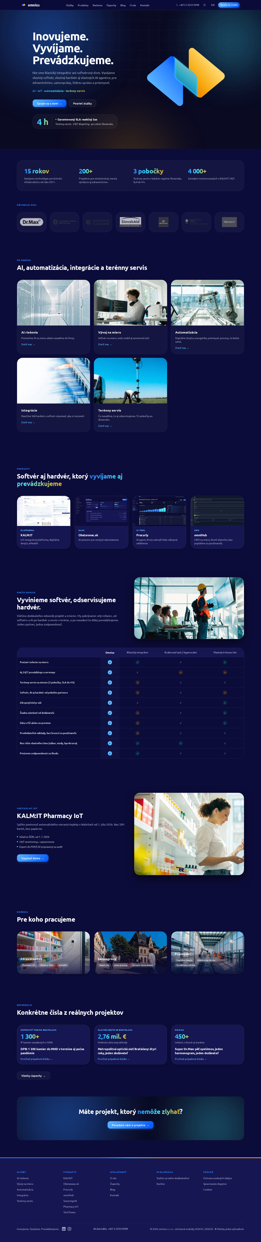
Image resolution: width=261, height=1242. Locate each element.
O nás (133, 5)
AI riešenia (23, 1178)
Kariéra (161, 1183)
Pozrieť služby (82, 103)
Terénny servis (25, 1200)
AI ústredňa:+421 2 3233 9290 (110, 1228)
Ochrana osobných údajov (217, 1178)
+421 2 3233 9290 (189, 5)
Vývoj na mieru (25, 1183)
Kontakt (144, 5)
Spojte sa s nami (229, 4)
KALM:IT (68, 1178)
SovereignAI (70, 1200)
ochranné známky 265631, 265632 (194, 1228)
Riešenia (97, 5)
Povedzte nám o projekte (130, 1125)
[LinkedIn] (64, 1229)
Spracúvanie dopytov (215, 1183)
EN (212, 5)
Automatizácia (25, 1189)
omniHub (68, 1195)
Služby (70, 5)
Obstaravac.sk (71, 1183)
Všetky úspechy (33, 1075)
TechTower (69, 1212)
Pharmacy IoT (70, 1206)
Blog (123, 5)
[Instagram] (69, 1229)
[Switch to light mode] (204, 5)
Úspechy (111, 5)
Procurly (68, 1189)
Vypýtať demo (32, 858)
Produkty (83, 5)
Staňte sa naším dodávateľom (173, 1178)
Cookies (207, 1189)
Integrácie (22, 1195)
